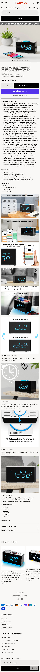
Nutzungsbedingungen (8, 643)
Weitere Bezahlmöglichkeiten (20, 95)
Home (3, 8)
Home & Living (33, 8)
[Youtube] (22, 599)
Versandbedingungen (7, 652)
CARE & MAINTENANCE (8, 526)
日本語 (5, 516)
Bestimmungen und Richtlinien (20, 595)
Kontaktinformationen (7, 649)
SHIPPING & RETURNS (8, 530)
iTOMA (22, 592)
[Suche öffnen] (6, 3)
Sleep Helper (10, 8)
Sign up (20, 18)
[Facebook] (18, 599)
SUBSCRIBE (20, 668)
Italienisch (6, 513)
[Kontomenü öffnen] (34, 3)
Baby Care (18, 8)
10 (27, 60)
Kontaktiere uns (6, 622)
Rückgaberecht (5, 637)
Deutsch (5, 509)
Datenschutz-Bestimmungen (9, 640)
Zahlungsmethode (6, 627)
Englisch (5, 507)
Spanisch (6, 514)
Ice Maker (25, 8)
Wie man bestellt (6, 624)
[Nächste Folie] (36, 566)
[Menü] (2, 3)
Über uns (4, 619)
